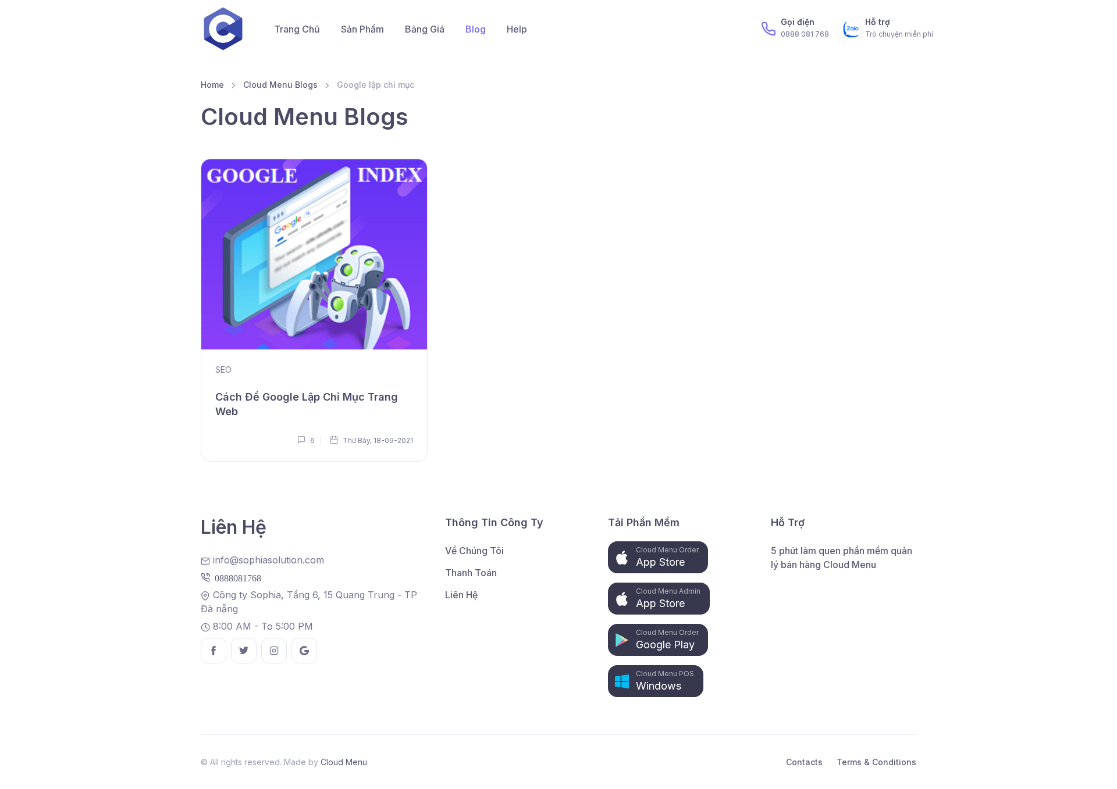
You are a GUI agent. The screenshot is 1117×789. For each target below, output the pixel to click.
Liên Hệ (461, 595)
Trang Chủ (297, 29)
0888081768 (235, 577)
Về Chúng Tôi (474, 550)
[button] (658, 557)
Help (517, 29)
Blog (475, 29)
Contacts (804, 762)
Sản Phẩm (362, 29)
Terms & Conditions (876, 762)
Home (212, 85)
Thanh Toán (471, 573)
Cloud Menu (344, 762)
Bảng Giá (424, 29)
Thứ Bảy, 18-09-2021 (377, 440)
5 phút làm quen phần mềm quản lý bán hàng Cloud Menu (841, 557)
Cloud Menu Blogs (280, 85)
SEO (223, 369)
